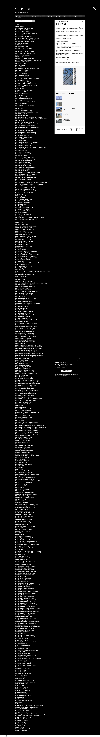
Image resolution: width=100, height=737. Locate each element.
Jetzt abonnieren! (66, 370)
